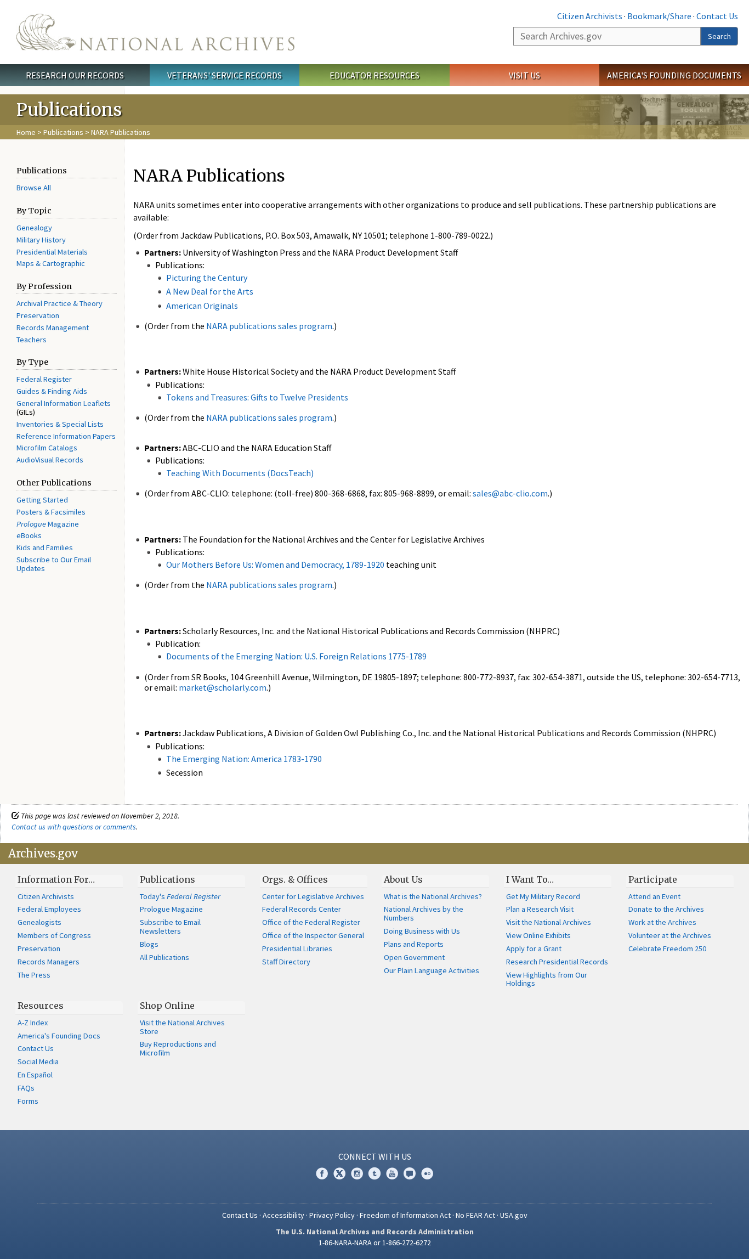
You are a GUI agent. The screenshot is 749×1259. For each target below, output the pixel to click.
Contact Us (717, 15)
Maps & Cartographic (50, 263)
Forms (28, 1101)
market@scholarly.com (222, 687)
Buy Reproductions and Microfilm (178, 1048)
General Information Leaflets (63, 403)
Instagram (357, 1173)
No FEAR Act (475, 1215)
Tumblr (374, 1173)
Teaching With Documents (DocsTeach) (240, 472)
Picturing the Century (206, 277)
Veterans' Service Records (224, 75)
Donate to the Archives (666, 909)
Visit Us (524, 75)
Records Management (52, 327)
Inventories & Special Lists (60, 424)
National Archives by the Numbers (423, 913)
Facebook (321, 1173)
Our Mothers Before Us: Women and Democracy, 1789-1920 (275, 564)
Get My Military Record (543, 896)
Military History (41, 240)
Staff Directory (286, 962)
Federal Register (44, 379)
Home (26, 132)
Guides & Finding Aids (51, 391)
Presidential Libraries (297, 948)
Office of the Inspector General (313, 935)
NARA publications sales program (269, 325)
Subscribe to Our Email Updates (53, 564)
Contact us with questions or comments (74, 827)
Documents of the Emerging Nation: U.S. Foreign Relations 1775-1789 (296, 656)
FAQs (26, 1088)
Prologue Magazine (171, 909)
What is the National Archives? (433, 896)
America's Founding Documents (674, 75)
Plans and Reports (414, 944)
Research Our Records (75, 75)
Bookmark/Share (659, 15)
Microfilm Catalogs (46, 448)
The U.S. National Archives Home (155, 32)
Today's (180, 896)
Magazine (47, 524)
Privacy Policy (332, 1215)
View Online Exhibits (538, 935)
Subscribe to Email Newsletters (170, 926)
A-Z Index (33, 1022)
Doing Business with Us (422, 931)
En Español (35, 1075)
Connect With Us (374, 1156)
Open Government (414, 957)
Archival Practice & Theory (59, 303)
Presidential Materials (52, 252)
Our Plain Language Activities (431, 970)
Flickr (427, 1173)
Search (719, 36)
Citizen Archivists (589, 15)
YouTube (392, 1173)
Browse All (33, 188)
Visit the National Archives (548, 922)
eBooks (29, 535)
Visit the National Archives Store (182, 1027)
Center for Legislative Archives (313, 896)
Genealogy (34, 228)
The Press (34, 975)
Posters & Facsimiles (51, 512)
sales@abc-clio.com (510, 493)
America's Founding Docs (59, 1036)
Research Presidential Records (557, 962)
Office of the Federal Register (311, 922)
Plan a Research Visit (540, 909)
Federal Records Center (301, 909)
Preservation (37, 315)
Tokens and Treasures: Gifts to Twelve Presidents (257, 397)
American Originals (202, 305)
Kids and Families (44, 547)
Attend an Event (654, 896)
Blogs (149, 944)
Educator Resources (374, 75)
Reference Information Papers (66, 436)
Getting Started (42, 500)
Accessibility (283, 1215)
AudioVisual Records (49, 460)
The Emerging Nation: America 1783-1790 (244, 758)
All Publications (164, 957)
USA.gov (513, 1215)
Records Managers (49, 962)
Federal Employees (49, 909)
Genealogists (39, 922)
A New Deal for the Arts (209, 291)
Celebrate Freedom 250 (667, 948)
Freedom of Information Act (405, 1215)
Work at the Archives (662, 922)
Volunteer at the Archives (669, 935)
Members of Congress (54, 935)
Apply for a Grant (533, 948)
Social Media (38, 1061)
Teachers (31, 340)
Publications (63, 132)
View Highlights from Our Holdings (546, 979)
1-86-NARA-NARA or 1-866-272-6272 (375, 1242)
